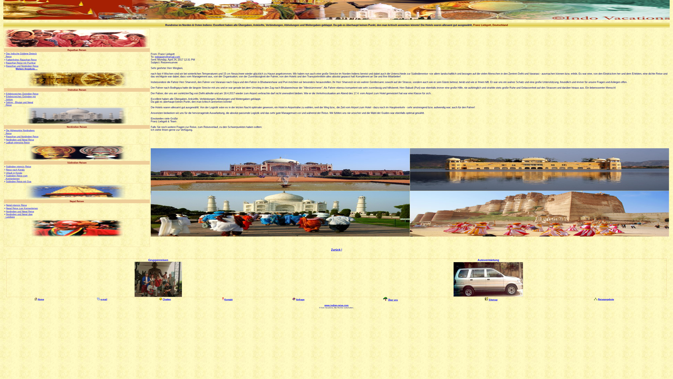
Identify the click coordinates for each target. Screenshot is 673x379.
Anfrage (300, 299)
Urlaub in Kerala (14, 173)
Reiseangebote (606, 299)
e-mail (104, 299)
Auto (481, 260)
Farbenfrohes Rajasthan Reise (21, 59)
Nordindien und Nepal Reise (20, 139)
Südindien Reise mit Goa (18, 181)
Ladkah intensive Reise (18, 142)
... (27, 69)
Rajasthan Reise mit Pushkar (21, 63)
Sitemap (493, 299)
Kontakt (228, 299)
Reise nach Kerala (15, 169)
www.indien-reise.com (336, 305)
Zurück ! (336, 249)
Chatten (167, 299)
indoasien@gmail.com (167, 56)
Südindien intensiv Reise (18, 166)
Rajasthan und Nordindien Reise (22, 66)
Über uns (393, 300)
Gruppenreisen (158, 260)
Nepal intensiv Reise (16, 205)
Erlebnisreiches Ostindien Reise (22, 93)
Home (41, 299)
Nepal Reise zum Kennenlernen (22, 208)
